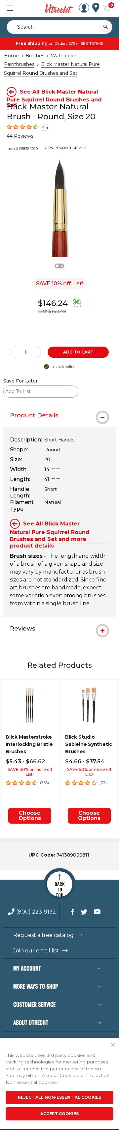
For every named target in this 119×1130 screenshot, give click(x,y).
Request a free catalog (43, 935)
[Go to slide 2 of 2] (62, 266)
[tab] (59, 415)
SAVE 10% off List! (59, 283)
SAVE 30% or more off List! (30, 772)
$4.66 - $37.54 (84, 761)
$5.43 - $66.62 (25, 761)
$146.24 (53, 303)
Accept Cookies (59, 1113)
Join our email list (36, 950)
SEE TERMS (92, 43)
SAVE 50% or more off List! (89, 772)
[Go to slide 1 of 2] (57, 266)
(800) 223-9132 (36, 912)
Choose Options (30, 815)
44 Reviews (20, 136)
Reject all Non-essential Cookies (59, 1097)
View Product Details (65, 148)
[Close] (113, 1045)
